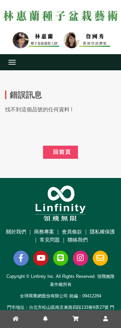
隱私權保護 (102, 231)
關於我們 (16, 231)
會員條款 (72, 231)
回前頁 (60, 152)
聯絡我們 (78, 240)
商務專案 (44, 231)
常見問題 (50, 240)
